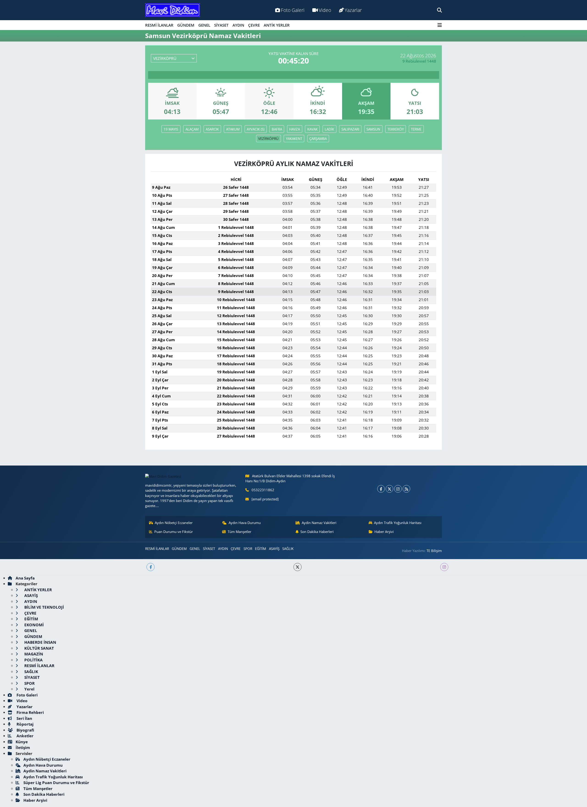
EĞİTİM (260, 548)
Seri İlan (24, 718)
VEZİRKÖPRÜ (268, 138)
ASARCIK (212, 129)
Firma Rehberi (30, 712)
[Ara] (439, 10)
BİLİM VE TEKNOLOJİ (43, 607)
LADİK (329, 129)
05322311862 (263, 490)
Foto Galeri (293, 10)
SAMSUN (373, 129)
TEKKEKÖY (396, 129)
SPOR (248, 548)
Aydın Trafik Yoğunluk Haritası (397, 522)
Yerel (28, 689)
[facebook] (151, 567)
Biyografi (25, 730)
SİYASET (221, 25)
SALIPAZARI (350, 129)
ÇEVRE (254, 25)
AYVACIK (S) (255, 129)
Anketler (24, 735)
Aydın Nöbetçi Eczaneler (174, 522)
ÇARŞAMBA (318, 138)
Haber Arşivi (384, 531)
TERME (416, 129)
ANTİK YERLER (277, 25)
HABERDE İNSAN (39, 642)
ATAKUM (233, 129)
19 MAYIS (170, 129)
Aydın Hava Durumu (245, 522)
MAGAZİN (33, 654)
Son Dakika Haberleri (317, 531)
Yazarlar (353, 10)
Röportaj (24, 724)
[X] (389, 489)
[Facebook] (381, 489)
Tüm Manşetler (239, 531)
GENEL (204, 25)
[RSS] (406, 489)
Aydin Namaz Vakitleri (319, 522)
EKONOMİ (33, 624)
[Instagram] (398, 489)
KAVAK (312, 129)
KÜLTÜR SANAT (38, 648)
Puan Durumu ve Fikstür (173, 531)
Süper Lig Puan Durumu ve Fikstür (56, 782)
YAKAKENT (294, 138)
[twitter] (298, 567)
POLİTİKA (33, 660)
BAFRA (277, 129)
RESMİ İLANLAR (159, 25)
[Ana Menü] (439, 25)
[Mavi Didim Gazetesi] (172, 10)
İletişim (23, 747)
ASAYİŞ (274, 548)
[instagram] (444, 567)
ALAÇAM (192, 129)
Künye (22, 741)
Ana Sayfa (25, 578)
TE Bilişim (434, 550)
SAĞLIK (288, 548)
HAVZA (294, 129)
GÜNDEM (185, 25)
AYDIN (238, 25)
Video (325, 10)
